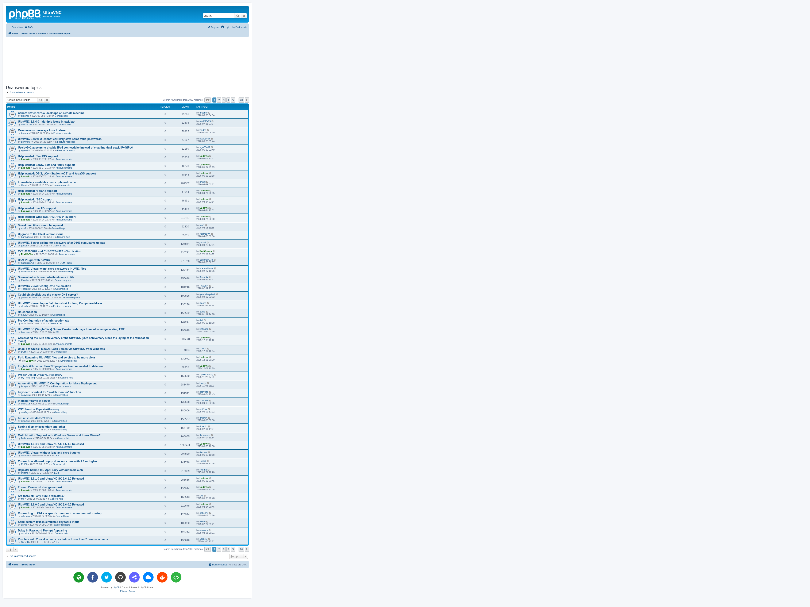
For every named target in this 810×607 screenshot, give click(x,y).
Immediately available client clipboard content (48, 182)
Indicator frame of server (34, 400)
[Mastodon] (134, 577)
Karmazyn (26, 237)
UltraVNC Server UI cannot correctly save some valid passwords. (60, 139)
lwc (22, 498)
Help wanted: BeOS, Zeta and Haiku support (46, 164)
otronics (25, 533)
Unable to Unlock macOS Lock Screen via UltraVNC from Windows (61, 348)
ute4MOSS (26, 124)
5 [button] (233, 100)
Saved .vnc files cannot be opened (40, 225)
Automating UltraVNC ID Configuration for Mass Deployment (57, 383)
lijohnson (25, 332)
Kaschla (25, 280)
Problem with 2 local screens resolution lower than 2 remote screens (63, 539)
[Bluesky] (148, 577)
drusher (25, 116)
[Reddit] (162, 577)
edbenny (25, 516)
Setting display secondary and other (41, 426)
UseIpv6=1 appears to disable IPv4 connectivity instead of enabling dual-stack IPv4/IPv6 (75, 147)
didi (22, 323)
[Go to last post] (209, 112)
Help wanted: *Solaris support (37, 190)
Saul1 (24, 315)
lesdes (24, 133)
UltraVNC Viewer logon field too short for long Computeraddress (60, 303)
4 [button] (228, 100)
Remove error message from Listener (42, 130)
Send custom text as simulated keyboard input (48, 521)
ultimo (24, 524)
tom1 (23, 228)
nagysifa (25, 395)
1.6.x (56, 455)
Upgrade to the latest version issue (40, 234)
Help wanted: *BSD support (35, 199)
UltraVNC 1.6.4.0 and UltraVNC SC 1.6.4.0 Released (51, 444)
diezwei (25, 455)
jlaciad (24, 245)
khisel (24, 185)
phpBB (116, 587)
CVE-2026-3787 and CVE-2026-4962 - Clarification (49, 251)
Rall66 (24, 464)
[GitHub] (120, 577)
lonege (24, 386)
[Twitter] (106, 577)
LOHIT (24, 351)
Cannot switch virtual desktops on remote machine (51, 113)
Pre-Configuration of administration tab (43, 320)
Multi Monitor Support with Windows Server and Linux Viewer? (59, 435)
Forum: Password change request (40, 487)
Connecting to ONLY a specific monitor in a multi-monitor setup (59, 513)
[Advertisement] (127, 60)
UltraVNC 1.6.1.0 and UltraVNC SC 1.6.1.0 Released (51, 478)
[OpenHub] (176, 577)
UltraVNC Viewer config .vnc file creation (44, 286)
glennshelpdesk (29, 297)
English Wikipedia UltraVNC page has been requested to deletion (60, 366)
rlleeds (24, 306)
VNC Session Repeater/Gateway (38, 409)
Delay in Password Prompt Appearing (42, 530)
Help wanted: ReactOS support (38, 156)
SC (57, 332)
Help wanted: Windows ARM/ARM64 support (47, 216)
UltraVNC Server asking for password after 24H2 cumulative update (61, 242)
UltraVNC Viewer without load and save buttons (49, 452)
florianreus (26, 438)
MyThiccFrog (28, 377)
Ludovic (25, 159)
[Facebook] (92, 577)
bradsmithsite (28, 271)
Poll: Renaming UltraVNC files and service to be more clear (56, 357)
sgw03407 (26, 142)
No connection (27, 312)
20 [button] (241, 100)
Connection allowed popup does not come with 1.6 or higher (57, 461)
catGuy (25, 412)
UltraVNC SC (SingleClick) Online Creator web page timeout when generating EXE (71, 329)
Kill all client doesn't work (35, 418)
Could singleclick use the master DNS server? (48, 294)
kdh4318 (25, 403)
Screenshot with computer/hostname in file (46, 277)
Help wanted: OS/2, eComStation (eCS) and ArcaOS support (57, 173)
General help (61, 116)
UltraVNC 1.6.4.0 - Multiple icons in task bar (46, 121)
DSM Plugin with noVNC (34, 260)
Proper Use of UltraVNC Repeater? (40, 374)
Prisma (24, 473)
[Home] (25, 13)
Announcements (64, 159)
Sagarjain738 (27, 263)
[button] (207, 100)
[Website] (78, 577)
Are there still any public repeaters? (41, 495)
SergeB (25, 542)
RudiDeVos (27, 254)
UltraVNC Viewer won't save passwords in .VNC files (52, 268)
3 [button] (223, 100)
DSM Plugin (66, 263)
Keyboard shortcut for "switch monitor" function (49, 392)
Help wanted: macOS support (37, 208)
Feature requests (62, 133)
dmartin (25, 421)
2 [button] (219, 100)
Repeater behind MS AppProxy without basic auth (50, 470)
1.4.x (56, 542)
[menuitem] (28, 27)
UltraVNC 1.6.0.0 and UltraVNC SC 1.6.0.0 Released (51, 504)
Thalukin (25, 289)
